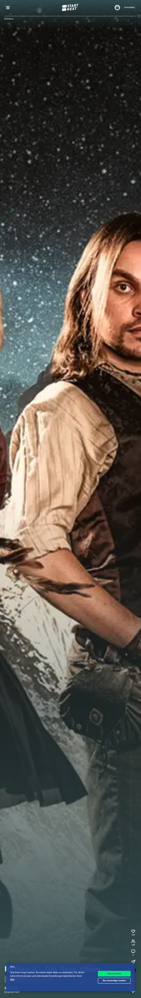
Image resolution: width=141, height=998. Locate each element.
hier (12, 980)
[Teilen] (133, 962)
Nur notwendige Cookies (114, 981)
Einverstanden (114, 974)
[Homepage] (70, 7)
